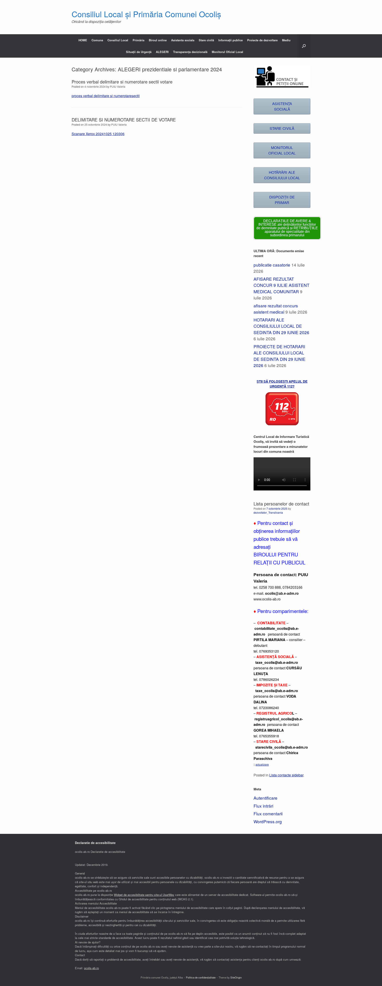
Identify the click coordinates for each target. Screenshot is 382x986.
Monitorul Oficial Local (227, 52)
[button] (303, 46)
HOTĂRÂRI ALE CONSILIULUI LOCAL (282, 175)
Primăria (138, 40)
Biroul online (158, 40)
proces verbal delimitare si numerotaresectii (106, 95)
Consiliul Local (117, 40)
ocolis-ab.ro (91, 968)
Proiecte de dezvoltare (262, 40)
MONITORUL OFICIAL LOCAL (282, 150)
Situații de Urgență (138, 52)
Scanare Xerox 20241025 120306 (98, 133)
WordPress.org (268, 821)
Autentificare (265, 798)
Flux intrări (263, 806)
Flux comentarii (268, 813)
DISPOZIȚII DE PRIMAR (282, 199)
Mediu (286, 40)
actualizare (262, 764)
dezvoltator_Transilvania (268, 512)
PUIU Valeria (117, 86)
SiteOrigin (236, 977)
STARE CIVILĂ (282, 128)
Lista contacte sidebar (286, 775)
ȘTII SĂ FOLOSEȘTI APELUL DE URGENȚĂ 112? (282, 384)
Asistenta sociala (182, 40)
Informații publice (230, 40)
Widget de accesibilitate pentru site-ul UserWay (144, 895)
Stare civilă (206, 40)
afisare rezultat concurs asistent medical (276, 309)
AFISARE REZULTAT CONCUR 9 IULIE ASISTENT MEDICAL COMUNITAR (281, 285)
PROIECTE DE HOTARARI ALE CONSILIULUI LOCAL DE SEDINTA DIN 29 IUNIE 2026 (280, 355)
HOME (82, 40)
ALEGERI (162, 52)
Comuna (97, 40)
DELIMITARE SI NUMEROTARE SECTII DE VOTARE (124, 119)
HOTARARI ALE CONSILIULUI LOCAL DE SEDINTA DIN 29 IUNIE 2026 (281, 326)
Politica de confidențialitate (201, 977)
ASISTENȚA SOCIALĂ (282, 106)
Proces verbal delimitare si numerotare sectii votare (122, 81)
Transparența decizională (190, 52)
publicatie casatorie (272, 265)
